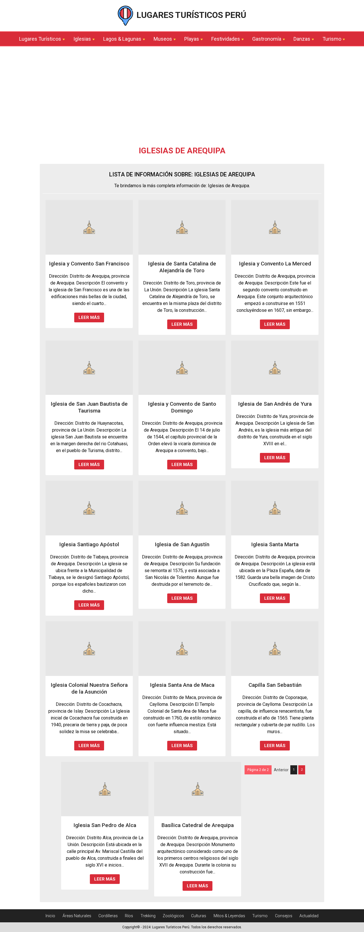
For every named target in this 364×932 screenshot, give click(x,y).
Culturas (198, 916)
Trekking (148, 916)
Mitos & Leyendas (229, 916)
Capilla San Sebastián (275, 685)
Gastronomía (266, 39)
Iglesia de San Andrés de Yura (275, 404)
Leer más (89, 317)
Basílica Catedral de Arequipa (198, 825)
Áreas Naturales (77, 916)
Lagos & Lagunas (122, 39)
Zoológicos (173, 916)
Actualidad (308, 916)
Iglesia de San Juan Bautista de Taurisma (89, 407)
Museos (163, 39)
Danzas (301, 39)
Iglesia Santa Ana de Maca (182, 685)
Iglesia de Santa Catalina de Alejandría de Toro (182, 267)
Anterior (281, 770)
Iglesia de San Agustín (182, 544)
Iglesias (82, 39)
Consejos (283, 916)
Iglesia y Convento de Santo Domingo (182, 407)
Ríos (129, 916)
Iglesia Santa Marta (275, 544)
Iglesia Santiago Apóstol (89, 544)
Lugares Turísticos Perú (190, 15)
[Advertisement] (182, 97)
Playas (191, 39)
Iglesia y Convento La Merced (275, 263)
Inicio (50, 916)
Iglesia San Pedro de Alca (104, 825)
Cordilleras (108, 916)
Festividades (225, 39)
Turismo (331, 39)
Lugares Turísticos (40, 39)
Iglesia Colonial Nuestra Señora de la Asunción (89, 688)
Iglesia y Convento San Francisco (89, 263)
